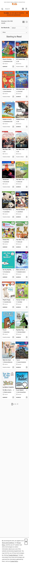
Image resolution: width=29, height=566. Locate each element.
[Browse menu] (26, 9)
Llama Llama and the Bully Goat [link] (7, 89)
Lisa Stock (6, 241)
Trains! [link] (18, 360)
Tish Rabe (20, 302)
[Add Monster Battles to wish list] (27, 217)
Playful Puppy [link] (6, 300)
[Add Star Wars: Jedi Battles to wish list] (27, 157)
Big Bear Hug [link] (20, 330)
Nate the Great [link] (7, 360)
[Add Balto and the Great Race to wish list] (27, 277)
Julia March (20, 211)
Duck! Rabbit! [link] (20, 390)
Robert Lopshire (7, 392)
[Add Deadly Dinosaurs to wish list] (27, 127)
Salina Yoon (6, 332)
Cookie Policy (14, 561)
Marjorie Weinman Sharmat (8, 362)
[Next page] (18, 404)
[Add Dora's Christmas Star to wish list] (13, 67)
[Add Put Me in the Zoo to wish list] (13, 397)
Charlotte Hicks (7, 302)
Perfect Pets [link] (6, 239)
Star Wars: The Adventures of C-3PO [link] (21, 239)
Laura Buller (7, 211)
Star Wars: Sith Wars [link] (7, 149)
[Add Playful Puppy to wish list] (13, 307)
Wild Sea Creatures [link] (21, 89)
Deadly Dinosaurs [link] (21, 119)
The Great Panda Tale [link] (7, 209)
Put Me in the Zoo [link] (7, 390)
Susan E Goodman (22, 362)
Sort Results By (5, 27)
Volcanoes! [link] (6, 179)
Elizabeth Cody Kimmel (22, 271)
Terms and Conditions (8, 543)
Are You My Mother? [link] (7, 270)
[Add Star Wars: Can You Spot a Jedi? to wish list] (27, 187)
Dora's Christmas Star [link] (7, 59)
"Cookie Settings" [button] (13, 555)
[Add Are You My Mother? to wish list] (13, 277)
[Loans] (23, 9)
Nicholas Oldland (21, 332)
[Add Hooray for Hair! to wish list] (27, 307)
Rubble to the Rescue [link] (7, 119)
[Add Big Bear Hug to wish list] (27, 337)
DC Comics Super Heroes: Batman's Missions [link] (21, 59)
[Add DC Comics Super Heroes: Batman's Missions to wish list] (27, 67)
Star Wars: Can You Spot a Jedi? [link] (21, 179)
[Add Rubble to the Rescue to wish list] (13, 127)
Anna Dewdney (7, 91)
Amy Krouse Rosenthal (22, 392)
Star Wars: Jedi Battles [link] (21, 149)
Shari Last (20, 181)
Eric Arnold (6, 181)
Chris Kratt (20, 91)
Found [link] (4, 330)
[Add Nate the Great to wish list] (13, 367)
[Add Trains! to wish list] (27, 367)
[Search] (2, 9)
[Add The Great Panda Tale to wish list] (13, 217)
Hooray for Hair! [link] (20, 300)
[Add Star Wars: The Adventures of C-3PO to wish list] (27, 247)
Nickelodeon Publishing (8, 61)
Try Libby (6, 13)
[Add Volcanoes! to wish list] (13, 187)
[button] (23, 22)
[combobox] (11, 9)
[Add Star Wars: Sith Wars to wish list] (13, 157)
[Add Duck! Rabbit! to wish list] (27, 397)
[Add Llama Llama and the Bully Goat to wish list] (13, 97)
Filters (4, 32)
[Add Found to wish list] (13, 337)
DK (18, 61)
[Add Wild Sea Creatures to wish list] (27, 97)
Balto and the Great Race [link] (21, 270)
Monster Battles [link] (20, 209)
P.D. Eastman (7, 271)
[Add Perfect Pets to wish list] (13, 247)
